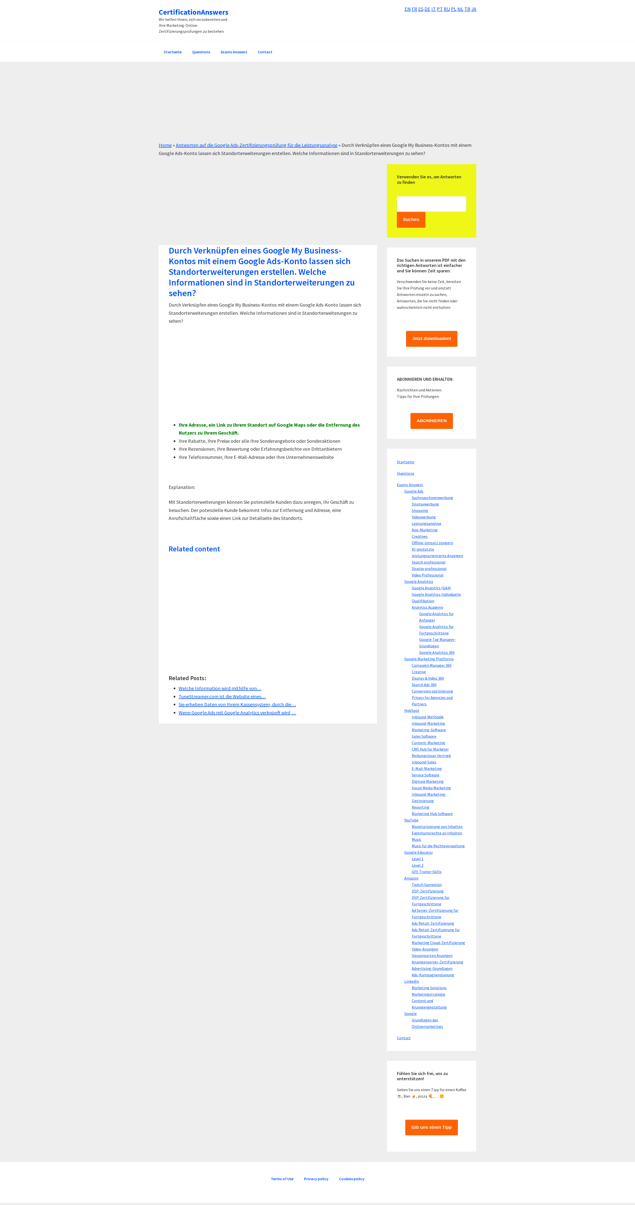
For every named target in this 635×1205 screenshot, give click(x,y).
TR (467, 9)
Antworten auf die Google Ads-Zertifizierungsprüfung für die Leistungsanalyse (256, 145)
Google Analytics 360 (437, 652)
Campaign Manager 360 (431, 665)
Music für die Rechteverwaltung (438, 845)
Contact (404, 1037)
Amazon (411, 878)
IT (433, 9)
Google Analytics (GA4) (431, 587)
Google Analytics (418, 581)
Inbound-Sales (424, 762)
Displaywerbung (425, 504)
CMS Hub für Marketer (430, 749)
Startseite (405, 461)
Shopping (420, 510)
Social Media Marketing (431, 787)
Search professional (428, 562)
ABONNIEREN (432, 420)
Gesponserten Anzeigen (432, 955)
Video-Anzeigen (425, 949)
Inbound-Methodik (428, 716)
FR (414, 9)
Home (165, 145)
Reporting (420, 807)
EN (408, 9)
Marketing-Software (429, 729)
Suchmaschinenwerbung (432, 497)
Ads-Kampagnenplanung (433, 974)
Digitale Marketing (428, 781)
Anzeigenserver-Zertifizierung (437, 961)
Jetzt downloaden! (431, 338)
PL (453, 9)
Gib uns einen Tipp (432, 1127)
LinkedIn (411, 981)
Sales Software (424, 736)
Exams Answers (410, 484)
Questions (405, 473)
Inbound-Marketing (428, 723)
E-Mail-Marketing (427, 768)
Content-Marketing (428, 742)
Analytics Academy (427, 607)
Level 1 (417, 858)
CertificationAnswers (193, 12)
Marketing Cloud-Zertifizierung (438, 942)
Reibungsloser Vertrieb (431, 755)
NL (460, 9)
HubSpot (411, 710)
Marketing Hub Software (432, 813)
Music (416, 839)
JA (473, 9)
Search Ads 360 (424, 684)
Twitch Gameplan (427, 884)
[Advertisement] (307, 106)
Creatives (420, 536)
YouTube (411, 820)
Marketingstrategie (428, 994)
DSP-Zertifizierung (428, 890)
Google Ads (413, 491)
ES (420, 9)
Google (410, 1013)
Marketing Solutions (429, 987)
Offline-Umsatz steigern (432, 542)
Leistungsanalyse (426, 523)
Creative (419, 671)
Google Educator (418, 852)
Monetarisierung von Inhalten (437, 826)
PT (440, 9)
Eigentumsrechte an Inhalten (437, 832)
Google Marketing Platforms (429, 658)
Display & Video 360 (428, 678)
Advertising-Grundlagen (432, 968)
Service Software (425, 774)
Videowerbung (424, 516)
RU (447, 9)
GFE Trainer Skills (427, 871)
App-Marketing (425, 529)
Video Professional (428, 574)
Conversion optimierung (432, 691)
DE (427, 9)
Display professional (429, 568)
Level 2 (417, 865)
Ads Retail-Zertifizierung (433, 923)
